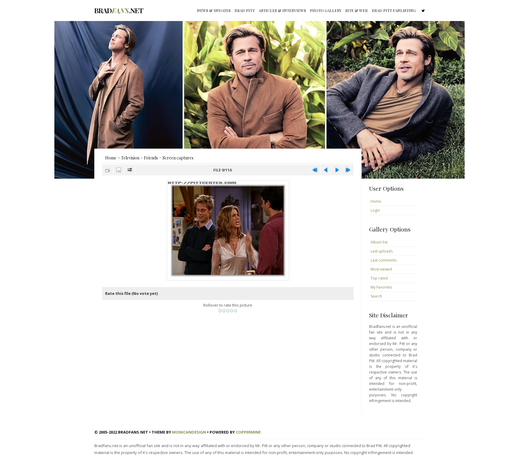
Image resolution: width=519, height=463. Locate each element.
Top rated (379, 278)
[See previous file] (325, 170)
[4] (232, 311)
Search (376, 296)
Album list (379, 242)
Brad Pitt (245, 10)
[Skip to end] (348, 170)
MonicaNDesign (189, 432)
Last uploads (382, 251)
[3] (228, 311)
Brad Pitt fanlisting (394, 10)
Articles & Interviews (282, 10)
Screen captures (177, 158)
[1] (220, 311)
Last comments (383, 260)
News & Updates (214, 10)
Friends (151, 158)
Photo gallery (325, 10)
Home (111, 158)
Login (375, 210)
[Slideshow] (129, 170)
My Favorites (381, 287)
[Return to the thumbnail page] (107, 170)
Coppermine (248, 432)
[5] (236, 311)
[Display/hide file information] (118, 170)
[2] (224, 311)
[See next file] (337, 170)
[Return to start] (314, 170)
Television (130, 158)
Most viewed (381, 269)
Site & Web (356, 10)
